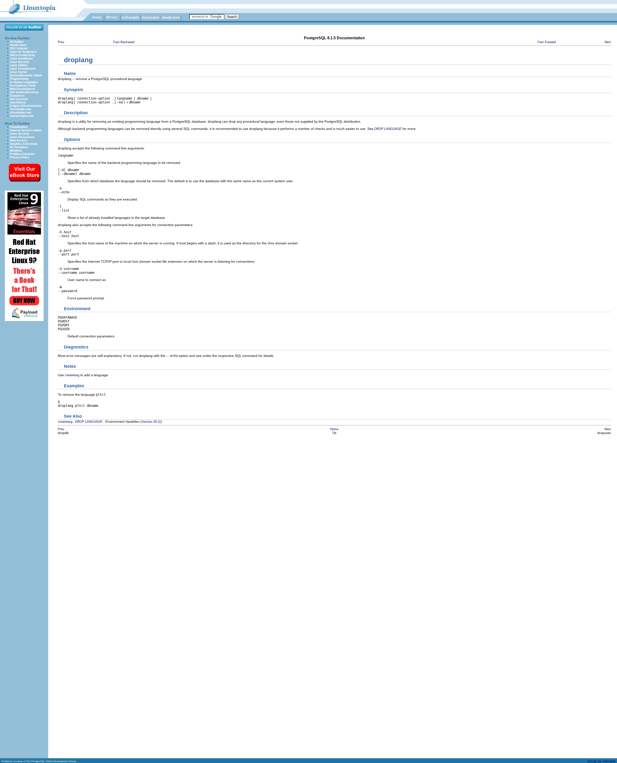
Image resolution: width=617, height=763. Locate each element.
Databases (17, 95)
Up (334, 433)
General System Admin (25, 130)
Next (607, 42)
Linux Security (19, 62)
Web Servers (18, 140)
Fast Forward (546, 42)
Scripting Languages (24, 82)
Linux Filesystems (22, 137)
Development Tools (23, 85)
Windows (16, 150)
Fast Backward (123, 42)
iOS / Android (18, 48)
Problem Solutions (22, 154)
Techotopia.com (20, 109)
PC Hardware (19, 147)
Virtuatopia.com (20, 112)
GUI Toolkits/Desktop (24, 92)
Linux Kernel (18, 72)
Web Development (22, 89)
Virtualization (18, 127)
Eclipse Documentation (25, 105)
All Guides (17, 41)
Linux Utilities (19, 65)
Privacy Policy (19, 157)
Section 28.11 (151, 421)
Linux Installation (21, 58)
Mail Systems (19, 99)
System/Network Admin (26, 75)
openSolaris (18, 102)
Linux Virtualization (23, 68)
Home (334, 429)
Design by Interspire (602, 761)
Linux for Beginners (23, 52)
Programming (19, 78)
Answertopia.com (22, 116)
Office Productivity (22, 55)
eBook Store (18, 45)
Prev (61, 42)
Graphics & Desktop (23, 144)
